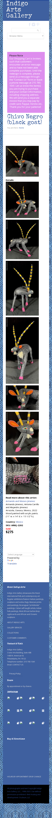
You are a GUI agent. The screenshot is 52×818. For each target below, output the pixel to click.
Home (21, 128)
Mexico (19, 521)
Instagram (33, 24)
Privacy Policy (15, 673)
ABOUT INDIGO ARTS (15, 622)
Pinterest (37, 24)
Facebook (29, 24)
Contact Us (20, 79)
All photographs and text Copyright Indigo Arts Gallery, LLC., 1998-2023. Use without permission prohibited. (24, 791)
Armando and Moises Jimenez (20, 501)
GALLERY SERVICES (14, 627)
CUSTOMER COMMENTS (16, 638)
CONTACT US (17, 664)
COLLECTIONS (13, 633)
